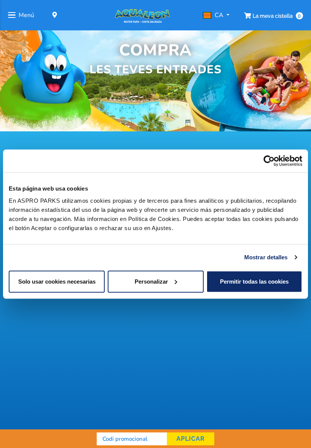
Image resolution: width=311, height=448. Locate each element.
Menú (26, 15)
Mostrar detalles (266, 257)
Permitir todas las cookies (254, 281)
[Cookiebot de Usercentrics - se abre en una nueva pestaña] (269, 161)
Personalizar (151, 281)
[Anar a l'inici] (142, 15)
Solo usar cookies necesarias (57, 281)
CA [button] (220, 15)
